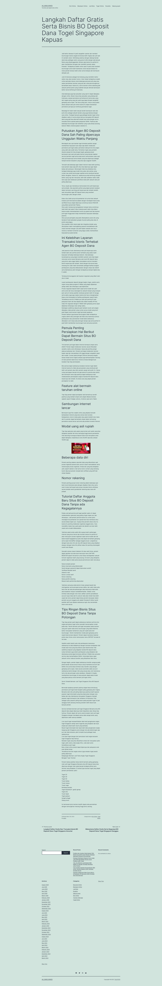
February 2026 (46, 897)
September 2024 (46, 934)
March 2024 (45, 947)
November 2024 (46, 930)
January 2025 (45, 926)
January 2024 (45, 951)
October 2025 (45, 906)
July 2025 (44, 913)
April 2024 (44, 945)
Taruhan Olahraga (78, 897)
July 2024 (44, 938)
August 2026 (45, 885)
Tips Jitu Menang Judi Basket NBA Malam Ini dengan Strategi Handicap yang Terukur (83, 864)
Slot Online (72, 6)
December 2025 (46, 902)
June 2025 (44, 915)
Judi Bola (92, 6)
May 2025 (44, 917)
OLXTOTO (117, 979)
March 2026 (45, 895)
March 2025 (45, 921)
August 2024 (45, 936)
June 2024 (45, 941)
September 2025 (46, 908)
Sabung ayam (116, 6)
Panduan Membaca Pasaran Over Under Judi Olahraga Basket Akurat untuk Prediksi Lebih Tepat (84, 859)
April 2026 (44, 893)
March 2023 (45, 958)
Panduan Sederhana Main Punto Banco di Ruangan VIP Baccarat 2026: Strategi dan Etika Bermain (83, 874)
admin (64, 818)
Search (44, 850)
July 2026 (44, 887)
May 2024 (44, 943)
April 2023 (44, 956)
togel (83, 353)
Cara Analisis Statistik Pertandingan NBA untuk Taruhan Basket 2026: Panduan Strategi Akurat (84, 869)
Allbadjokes (47, 6)
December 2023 (46, 954)
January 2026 (45, 900)
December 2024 (46, 928)
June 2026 (44, 889)
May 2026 (44, 891)
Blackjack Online (82, 6)
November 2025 (46, 904)
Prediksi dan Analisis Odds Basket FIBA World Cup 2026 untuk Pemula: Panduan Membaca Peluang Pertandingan (84, 855)
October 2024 (45, 932)
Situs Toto (101, 881)
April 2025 (44, 919)
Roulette (107, 6)
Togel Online (100, 6)
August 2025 (45, 910)
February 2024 (46, 949)
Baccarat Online (77, 885)
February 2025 (46, 923)
